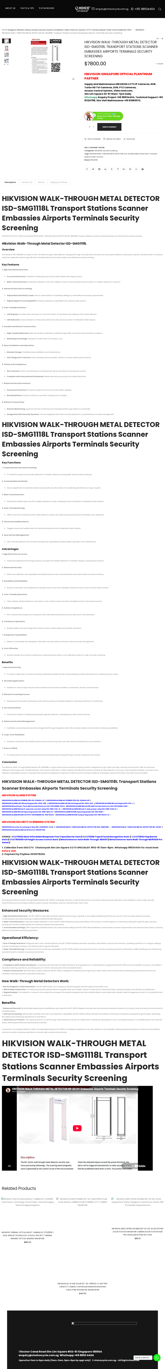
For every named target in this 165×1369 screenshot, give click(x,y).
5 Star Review (46, 8)
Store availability (94, 139)
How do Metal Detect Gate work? (136, 154)
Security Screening (110, 151)
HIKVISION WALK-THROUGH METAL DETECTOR (106, 154)
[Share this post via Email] (142, 169)
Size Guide (131, 139)
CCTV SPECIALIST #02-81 (85, 847)
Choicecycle (42, 847)
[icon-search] (159, 9)
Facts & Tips (27, 8)
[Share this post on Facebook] (86, 169)
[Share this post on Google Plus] (124, 169)
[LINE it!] (130, 169)
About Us (10, 8)
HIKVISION (140, 30)
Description (10, 182)
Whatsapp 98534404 (128, 847)
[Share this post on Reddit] (99, 169)
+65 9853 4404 (84, 1355)
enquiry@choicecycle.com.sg (39, 1355)
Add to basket (109, 127)
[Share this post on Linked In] (105, 169)
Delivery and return (113, 139)
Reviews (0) (27, 182)
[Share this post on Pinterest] (117, 169)
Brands (41, 182)
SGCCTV (28, 847)
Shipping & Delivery (58, 182)
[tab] (10, 182)
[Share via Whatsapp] (136, 169)
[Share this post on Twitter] (93, 169)
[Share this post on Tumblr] (111, 169)
